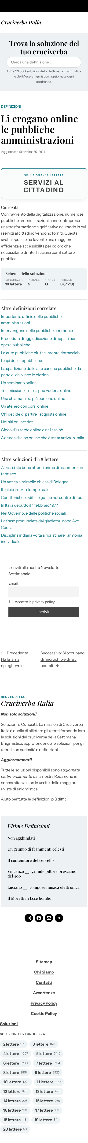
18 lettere (12, 1119)
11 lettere (45, 1082)
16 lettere (12, 1110)
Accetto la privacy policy (34, 602)
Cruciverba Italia (21, 22)
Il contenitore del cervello (30, 860)
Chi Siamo (44, 972)
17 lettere (44, 1110)
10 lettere (12, 1082)
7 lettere (44, 1063)
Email (13, 583)
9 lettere (43, 1072)
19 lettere (43, 1119)
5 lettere (44, 1053)
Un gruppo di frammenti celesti (35, 849)
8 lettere (11, 1072)
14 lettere (12, 1101)
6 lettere (11, 1063)
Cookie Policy (44, 1013)
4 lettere (11, 1053)
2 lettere (11, 1044)
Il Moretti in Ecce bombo (29, 898)
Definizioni (11, 106)
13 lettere (44, 1091)
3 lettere (40, 1044)
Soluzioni (9, 1023)
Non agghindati (21, 838)
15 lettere (44, 1101)
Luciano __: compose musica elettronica (43, 887)
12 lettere (12, 1091)
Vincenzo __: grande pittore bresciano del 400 (41, 873)
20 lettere (12, 1129)
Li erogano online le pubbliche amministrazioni (39, 129)
